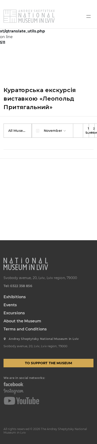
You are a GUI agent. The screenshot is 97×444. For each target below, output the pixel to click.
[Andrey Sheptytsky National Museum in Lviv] (29, 16)
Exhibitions (15, 297)
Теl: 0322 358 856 (18, 286)
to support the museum (48, 363)
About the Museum (22, 321)
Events (10, 305)
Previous (78, 131)
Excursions (14, 313)
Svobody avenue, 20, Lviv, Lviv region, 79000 (40, 278)
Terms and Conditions (25, 329)
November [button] (53, 131)
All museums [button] (19, 131)
